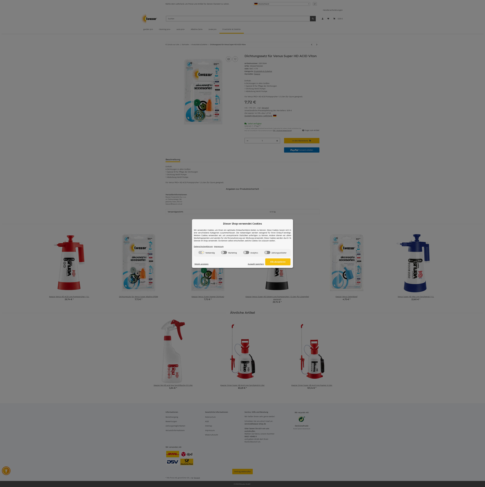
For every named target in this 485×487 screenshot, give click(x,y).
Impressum (219, 246)
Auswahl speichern (256, 264)
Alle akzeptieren (278, 261)
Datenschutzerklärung (203, 246)
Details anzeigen (202, 264)
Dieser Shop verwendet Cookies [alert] (242, 223)
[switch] (201, 252)
